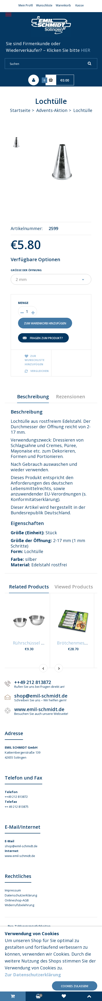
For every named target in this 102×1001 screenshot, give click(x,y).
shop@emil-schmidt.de (21, 846)
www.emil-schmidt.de (20, 856)
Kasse (79, 5)
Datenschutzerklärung (21, 895)
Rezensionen (70, 396)
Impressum (13, 890)
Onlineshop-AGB (17, 900)
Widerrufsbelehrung (19, 905)
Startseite (20, 110)
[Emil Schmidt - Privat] (51, 35)
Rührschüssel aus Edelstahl (40, 643)
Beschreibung (33, 396)
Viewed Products (74, 586)
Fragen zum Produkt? (46, 338)
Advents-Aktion (51, 110)
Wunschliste (44, 5)
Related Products (29, 586)
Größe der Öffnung (26, 270)
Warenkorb (63, 5)
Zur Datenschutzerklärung (33, 974)
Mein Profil (26, 5)
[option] (62, 162)
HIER (85, 50)
